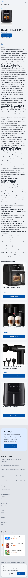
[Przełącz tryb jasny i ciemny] (17, 2)
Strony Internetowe (5, 498)
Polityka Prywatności (22, 563)
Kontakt (3, 527)
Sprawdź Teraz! (14, 376)
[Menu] (25, 2)
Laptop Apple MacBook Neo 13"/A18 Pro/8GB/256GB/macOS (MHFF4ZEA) (17, 536)
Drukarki (3, 517)
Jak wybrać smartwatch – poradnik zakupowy (10, 465)
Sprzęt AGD (8, 37)
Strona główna (4, 522)
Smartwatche (4, 503)
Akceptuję (21, 573)
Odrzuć (13, 573)
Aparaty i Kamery (4, 505)
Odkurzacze (3, 508)
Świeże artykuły (10, 446)
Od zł (14, 538)
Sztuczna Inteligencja (5, 494)
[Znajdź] (21, 2)
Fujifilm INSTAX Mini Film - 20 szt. (17, 550)
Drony (2, 510)
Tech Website (5, 4)
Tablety (2, 512)
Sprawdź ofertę (6, 35)
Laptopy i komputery (5, 489)
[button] (2, 8)
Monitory (3, 514)
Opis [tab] (2, 43)
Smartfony (3, 491)
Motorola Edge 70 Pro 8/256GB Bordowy (17, 543)
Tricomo (15, 563)
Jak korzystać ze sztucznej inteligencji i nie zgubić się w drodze (14, 480)
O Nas (2, 524)
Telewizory (3, 501)
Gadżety (3, 496)
